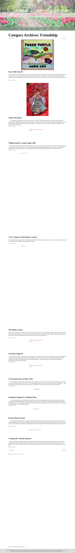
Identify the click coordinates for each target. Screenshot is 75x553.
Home (19, 29)
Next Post (64, 38)
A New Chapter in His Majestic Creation (23, 237)
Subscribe (55, 29)
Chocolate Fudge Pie (16, 354)
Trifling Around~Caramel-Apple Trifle (22, 143)
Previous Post (11, 38)
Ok (67, 551)
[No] (73, 550)
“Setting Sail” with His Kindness (20, 438)
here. (65, 550)
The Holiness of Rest (16, 330)
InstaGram (48, 29)
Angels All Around (15, 118)
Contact (35, 29)
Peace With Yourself (16, 72)
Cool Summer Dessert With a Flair (21, 379)
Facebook (41, 29)
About (29, 29)
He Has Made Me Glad (17, 418)
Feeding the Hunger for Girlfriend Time (22, 397)
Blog (24, 29)
